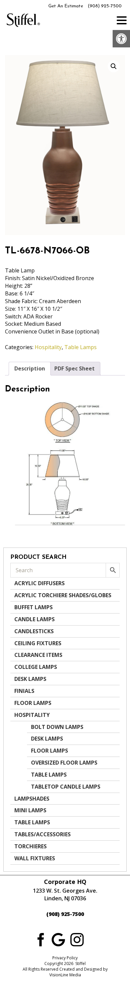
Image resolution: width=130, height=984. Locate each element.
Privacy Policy (65, 958)
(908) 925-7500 (105, 6)
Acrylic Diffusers (39, 583)
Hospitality (48, 347)
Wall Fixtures (34, 858)
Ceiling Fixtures (37, 643)
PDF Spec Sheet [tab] (74, 368)
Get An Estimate (65, 6)
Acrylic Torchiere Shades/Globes (62, 595)
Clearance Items (38, 655)
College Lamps (35, 667)
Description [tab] (29, 368)
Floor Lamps (32, 703)
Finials (24, 691)
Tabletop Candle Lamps (65, 786)
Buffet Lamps (33, 607)
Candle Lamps (34, 619)
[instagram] (77, 939)
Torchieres (30, 846)
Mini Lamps (30, 810)
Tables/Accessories (42, 834)
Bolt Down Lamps (57, 727)
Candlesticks (34, 631)
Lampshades (31, 798)
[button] (121, 38)
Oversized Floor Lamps (64, 762)
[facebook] (39, 939)
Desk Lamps (30, 679)
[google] (58, 939)
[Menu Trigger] (121, 20)
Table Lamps (80, 347)
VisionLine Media (65, 975)
